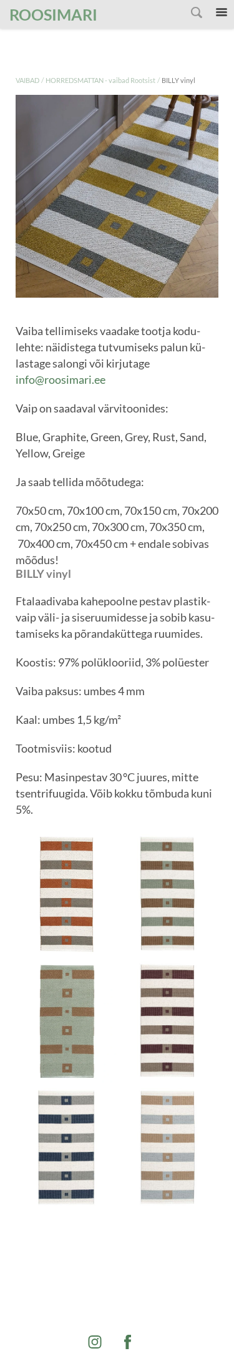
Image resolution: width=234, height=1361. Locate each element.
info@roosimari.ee (60, 379)
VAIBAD (27, 80)
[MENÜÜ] (221, 12)
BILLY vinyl (178, 80)
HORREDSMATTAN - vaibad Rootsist (100, 80)
